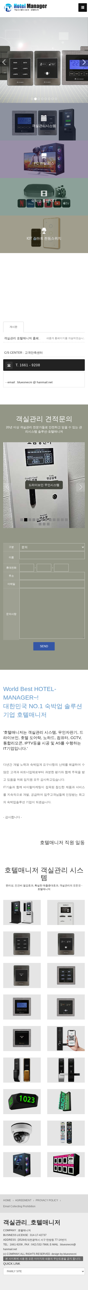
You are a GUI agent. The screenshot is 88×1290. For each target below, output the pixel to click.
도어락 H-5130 (66, 1067)
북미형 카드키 (22, 972)
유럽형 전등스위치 (66, 972)
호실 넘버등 (22, 1098)
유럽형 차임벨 (66, 1004)
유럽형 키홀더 (22, 1035)
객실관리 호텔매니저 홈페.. (22, 338)
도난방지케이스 (22, 1161)
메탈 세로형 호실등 (66, 1098)
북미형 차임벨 (66, 941)
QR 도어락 (66, 1035)
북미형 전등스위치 (22, 941)
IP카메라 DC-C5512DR (22, 1130)
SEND (44, 646)
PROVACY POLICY (47, 1200)
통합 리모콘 (66, 1130)
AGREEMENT (23, 1200)
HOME (7, 1200)
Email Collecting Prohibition (19, 1206)
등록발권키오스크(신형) (22, 909)
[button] (3, 60)
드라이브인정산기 (66, 909)
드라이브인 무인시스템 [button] (44, 485)
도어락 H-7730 (22, 1067)
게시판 (13, 326)
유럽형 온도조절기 (22, 1004)
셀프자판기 (66, 1161)
